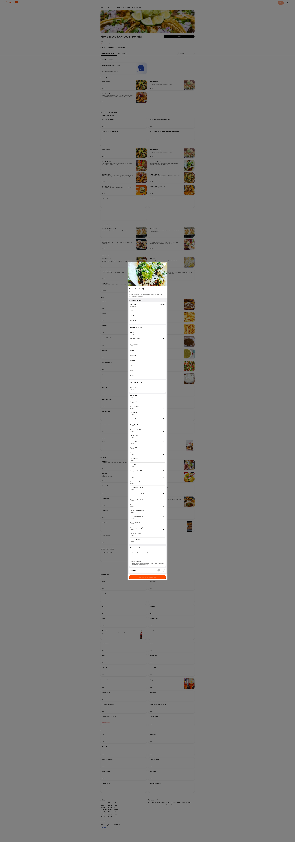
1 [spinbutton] (161, 570)
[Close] (164, 264)
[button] (147, 274)
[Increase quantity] (164, 570)
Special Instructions (136, 548)
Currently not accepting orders (147, 577)
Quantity (133, 570)
